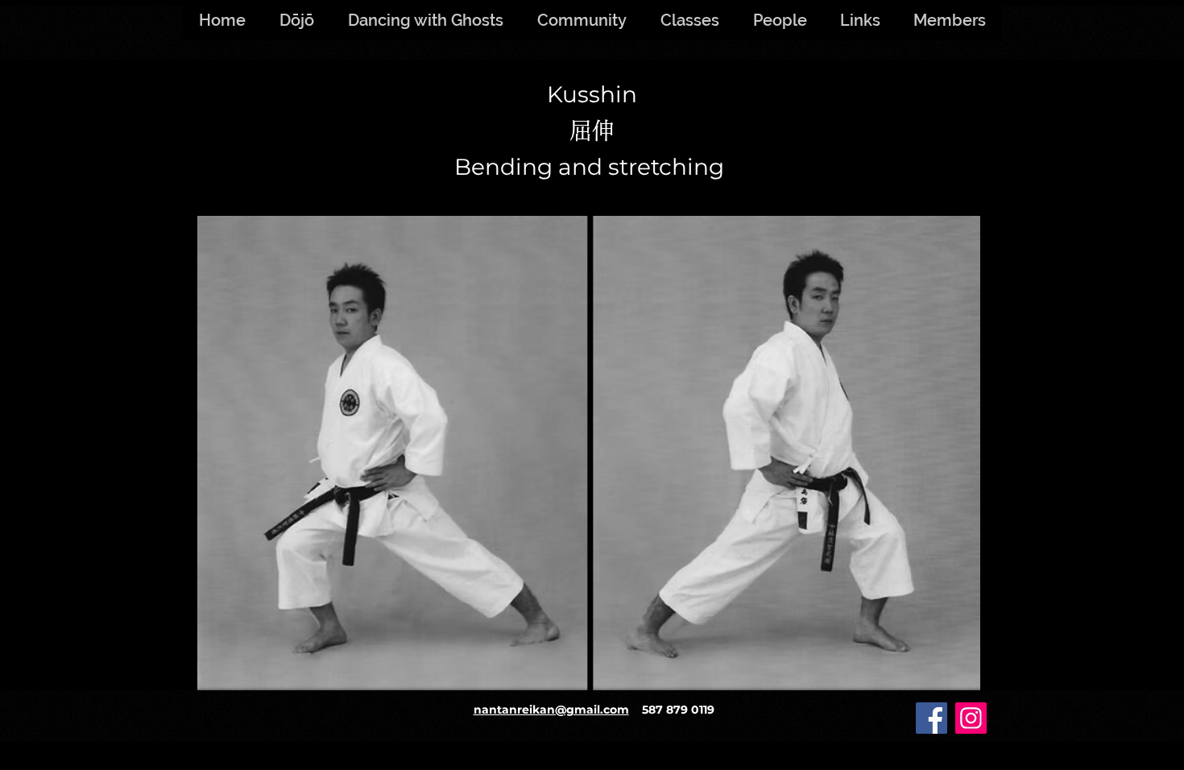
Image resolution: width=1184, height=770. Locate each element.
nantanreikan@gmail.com (551, 709)
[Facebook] (931, 718)
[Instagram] (971, 718)
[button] (949, 20)
